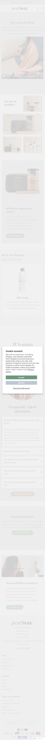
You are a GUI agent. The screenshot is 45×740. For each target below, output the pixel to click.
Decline (21, 383)
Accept (21, 377)
